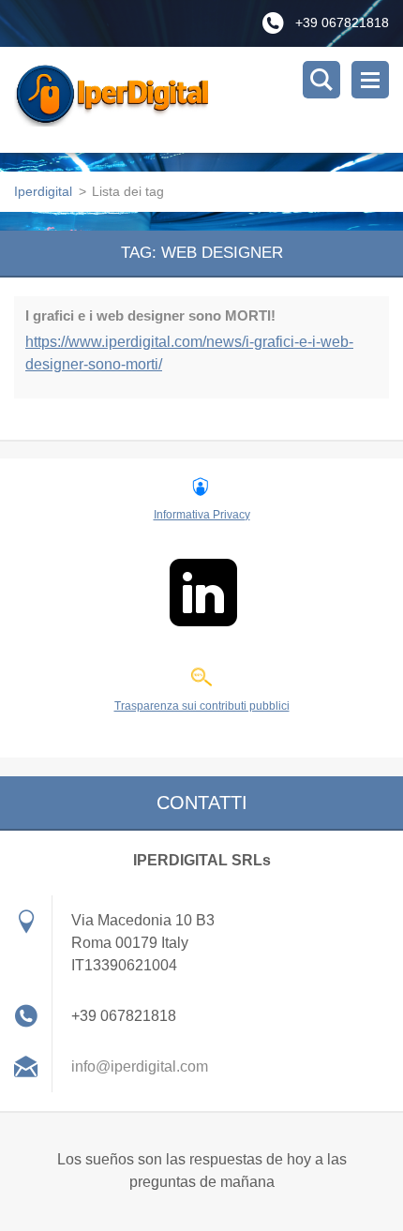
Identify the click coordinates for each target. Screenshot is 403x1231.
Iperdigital (43, 191)
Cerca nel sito (321, 79)
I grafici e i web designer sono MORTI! (150, 315)
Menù (370, 79)
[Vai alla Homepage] (208, 100)
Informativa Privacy (202, 514)
